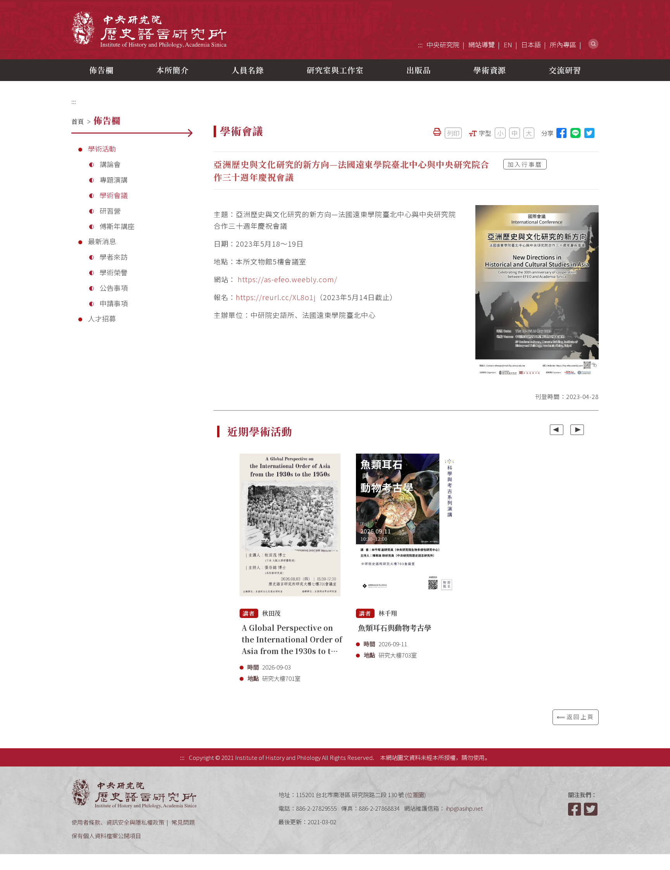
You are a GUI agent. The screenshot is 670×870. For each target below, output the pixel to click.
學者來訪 (114, 257)
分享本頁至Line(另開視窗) (575, 133)
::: (420, 44)
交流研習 (565, 70)
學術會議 (114, 195)
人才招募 (102, 318)
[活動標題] (290, 529)
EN (508, 44)
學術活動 (102, 148)
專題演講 (114, 179)
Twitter (591, 809)
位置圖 (415, 795)
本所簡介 (172, 70)
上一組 (556, 429)
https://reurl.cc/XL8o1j (276, 297)
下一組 (577, 429)
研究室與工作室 (335, 70)
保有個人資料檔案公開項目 (106, 836)
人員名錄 (247, 70)
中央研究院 (443, 44)
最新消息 (102, 241)
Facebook (575, 809)
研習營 (110, 210)
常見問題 (183, 822)
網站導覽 (481, 44)
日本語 (531, 44)
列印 (453, 133)
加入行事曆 (525, 164)
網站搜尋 (593, 44)
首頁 (77, 121)
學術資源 (489, 70)
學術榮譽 (114, 272)
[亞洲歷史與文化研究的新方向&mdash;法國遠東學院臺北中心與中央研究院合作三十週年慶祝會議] (537, 292)
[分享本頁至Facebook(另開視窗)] (561, 133)
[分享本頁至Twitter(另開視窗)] (589, 133)
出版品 (418, 70)
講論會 (110, 164)
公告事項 (114, 288)
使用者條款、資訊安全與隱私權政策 (117, 822)
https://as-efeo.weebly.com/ (287, 279)
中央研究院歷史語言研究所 (148, 29)
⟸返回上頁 (575, 717)
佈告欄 (101, 70)
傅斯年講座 (117, 226)
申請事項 (114, 303)
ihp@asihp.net (464, 808)
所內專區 (563, 44)
